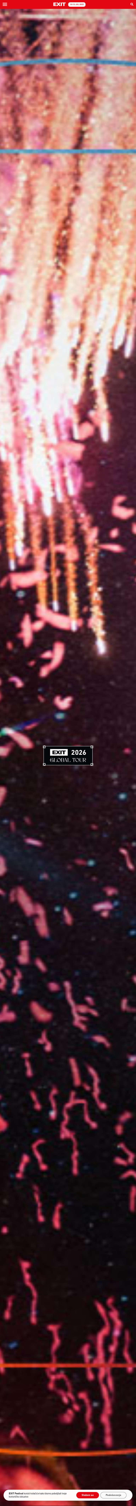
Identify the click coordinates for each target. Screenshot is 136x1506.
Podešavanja (113, 1495)
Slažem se (88, 1495)
